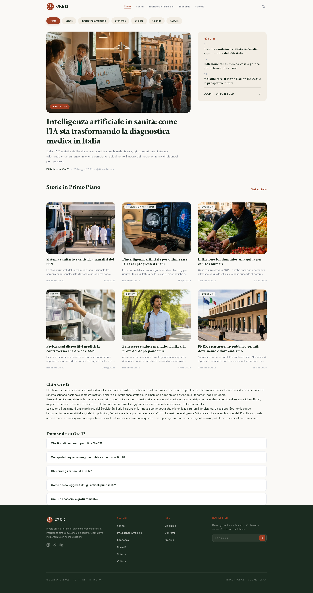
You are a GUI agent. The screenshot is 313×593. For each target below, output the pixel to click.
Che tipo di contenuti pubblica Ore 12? (77, 443)
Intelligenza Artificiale (161, 6)
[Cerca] (263, 6)
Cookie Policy (257, 579)
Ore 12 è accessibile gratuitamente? (74, 499)
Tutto (53, 20)
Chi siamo (170, 525)
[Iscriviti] (262, 538)
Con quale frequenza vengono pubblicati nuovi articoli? (88, 457)
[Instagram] (48, 545)
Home (127, 6)
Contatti (170, 532)
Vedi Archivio (259, 189)
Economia (184, 6)
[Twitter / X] (55, 545)
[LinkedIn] (61, 545)
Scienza (156, 20)
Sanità (140, 6)
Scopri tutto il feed (219, 93)
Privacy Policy (235, 579)
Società (199, 6)
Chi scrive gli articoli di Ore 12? (71, 471)
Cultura (174, 20)
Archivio (169, 539)
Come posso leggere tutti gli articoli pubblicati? (83, 485)
